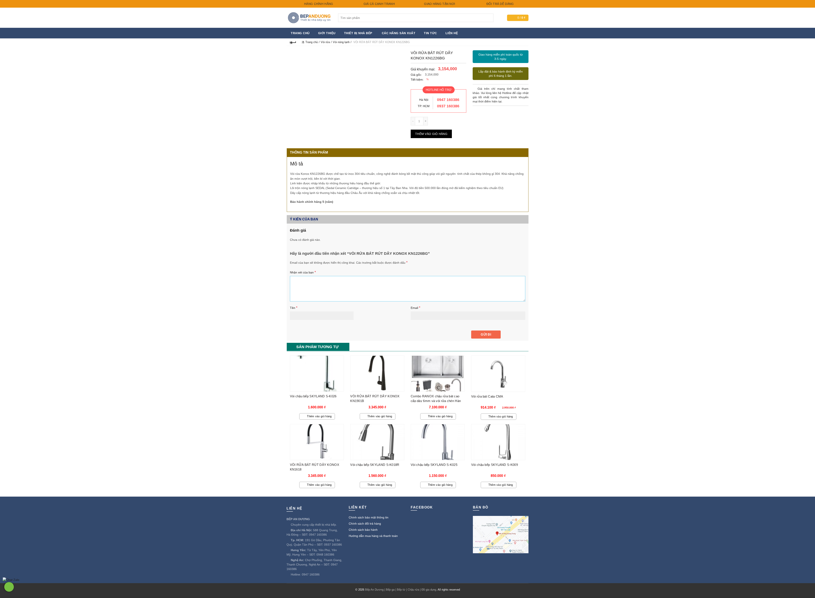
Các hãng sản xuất (399, 33)
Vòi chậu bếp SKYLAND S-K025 (434, 464)
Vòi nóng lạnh (341, 42)
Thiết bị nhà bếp (358, 33)
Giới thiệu (327, 33)
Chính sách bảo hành (363, 529)
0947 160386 (448, 100)
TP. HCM (424, 106)
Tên (293, 308)
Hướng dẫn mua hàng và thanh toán (373, 536)
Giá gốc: (416, 74)
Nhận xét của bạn (303, 272)
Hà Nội (423, 99)
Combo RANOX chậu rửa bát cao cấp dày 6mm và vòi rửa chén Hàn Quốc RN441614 (436, 400)
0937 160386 (448, 106)
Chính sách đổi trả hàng (365, 523)
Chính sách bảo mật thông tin (368, 517)
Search (489, 18)
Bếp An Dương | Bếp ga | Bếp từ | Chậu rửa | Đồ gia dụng (400, 589)
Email (415, 308)
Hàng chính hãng (318, 4)
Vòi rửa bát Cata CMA (487, 396)
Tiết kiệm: (417, 79)
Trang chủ (300, 33)
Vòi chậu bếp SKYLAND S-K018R (374, 464)
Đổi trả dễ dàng (500, 4)
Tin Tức (430, 33)
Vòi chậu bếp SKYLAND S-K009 (494, 464)
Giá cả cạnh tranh (379, 4)
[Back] (293, 42)
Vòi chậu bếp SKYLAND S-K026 (313, 396)
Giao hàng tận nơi (439, 4)
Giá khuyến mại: (423, 69)
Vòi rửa (325, 42)
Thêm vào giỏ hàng (431, 134)
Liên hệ (451, 33)
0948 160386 (325, 554)
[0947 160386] (9, 587)
